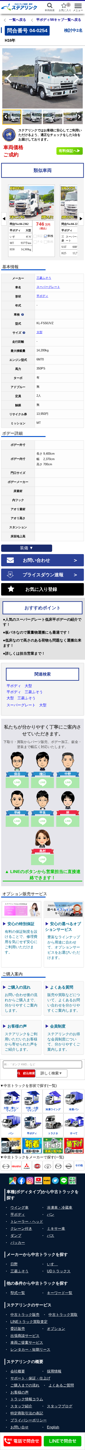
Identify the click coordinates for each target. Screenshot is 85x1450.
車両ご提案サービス (26, 1342)
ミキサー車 (56, 1228)
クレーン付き (21, 1228)
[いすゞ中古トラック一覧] (16, 1165)
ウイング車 (19, 1207)
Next (78, 78)
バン (50, 1214)
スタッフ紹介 (21, 1406)
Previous (7, 78)
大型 (39, 332)
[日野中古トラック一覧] (6, 1165)
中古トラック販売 (24, 1315)
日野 (14, 1264)
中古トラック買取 (63, 1315)
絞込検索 (27, 1073)
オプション (56, 1329)
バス (50, 1236)
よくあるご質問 (61, 1385)
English (53, 1427)
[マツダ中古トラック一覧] (58, 1165)
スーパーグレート (48, 287)
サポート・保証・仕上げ (30, 1378)
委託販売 (17, 1329)
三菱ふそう (43, 278)
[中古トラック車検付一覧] (53, 1145)
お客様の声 (19, 1392)
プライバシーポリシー (28, 1420)
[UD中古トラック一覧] (37, 1165)
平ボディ (42, 296)
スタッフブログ (59, 1406)
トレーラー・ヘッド (26, 1221)
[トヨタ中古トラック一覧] (48, 1165)
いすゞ (52, 1264)
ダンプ (15, 1236)
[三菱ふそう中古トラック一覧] (27, 1165)
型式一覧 (17, 1293)
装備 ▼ (26, 548)
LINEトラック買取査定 (29, 1322)
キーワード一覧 (59, 1293)
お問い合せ (19, 1427)
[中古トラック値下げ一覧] (73, 1145)
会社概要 (17, 1371)
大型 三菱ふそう (21, 698)
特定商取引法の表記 (26, 1413)
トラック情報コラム (26, 1399)
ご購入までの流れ (24, 1385)
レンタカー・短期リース (30, 1349)
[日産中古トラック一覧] (68, 1165)
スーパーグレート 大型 (26, 705)
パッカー (17, 1243)
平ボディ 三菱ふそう (25, 692)
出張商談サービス (24, 1336)
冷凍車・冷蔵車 (59, 1207)
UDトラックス (58, 1271)
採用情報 (54, 1371)
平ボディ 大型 (19, 686)
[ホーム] (19, 6)
